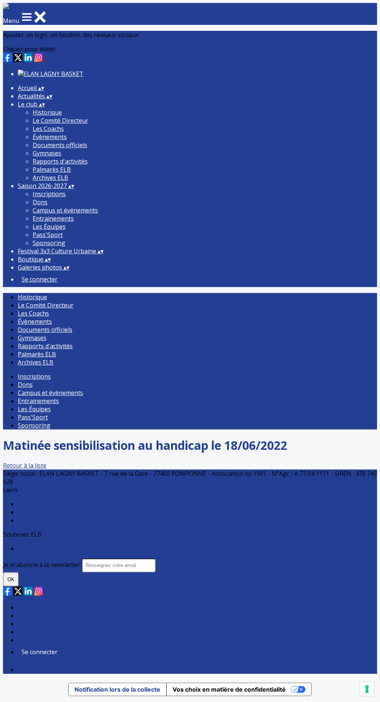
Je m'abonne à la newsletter (42, 565)
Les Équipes (49, 227)
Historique (47, 112)
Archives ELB (50, 178)
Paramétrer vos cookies (51, 640)
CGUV (26, 632)
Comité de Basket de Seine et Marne (68, 504)
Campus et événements (65, 210)
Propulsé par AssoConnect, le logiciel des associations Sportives (107, 670)
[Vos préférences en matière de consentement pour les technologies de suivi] (367, 689)
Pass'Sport (48, 235)
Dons (40, 202)
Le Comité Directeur (60, 120)
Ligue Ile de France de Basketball (63, 512)
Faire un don (35, 548)
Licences (29, 616)
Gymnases (47, 153)
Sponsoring (49, 243)
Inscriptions (49, 194)
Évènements (50, 137)
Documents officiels (60, 145)
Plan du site (34, 607)
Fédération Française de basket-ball (67, 520)
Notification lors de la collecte (117, 689)
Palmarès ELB (52, 169)
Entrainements (53, 218)
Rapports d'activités (60, 161)
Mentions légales (42, 624)
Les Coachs (48, 129)
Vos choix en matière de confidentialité (229, 689)
